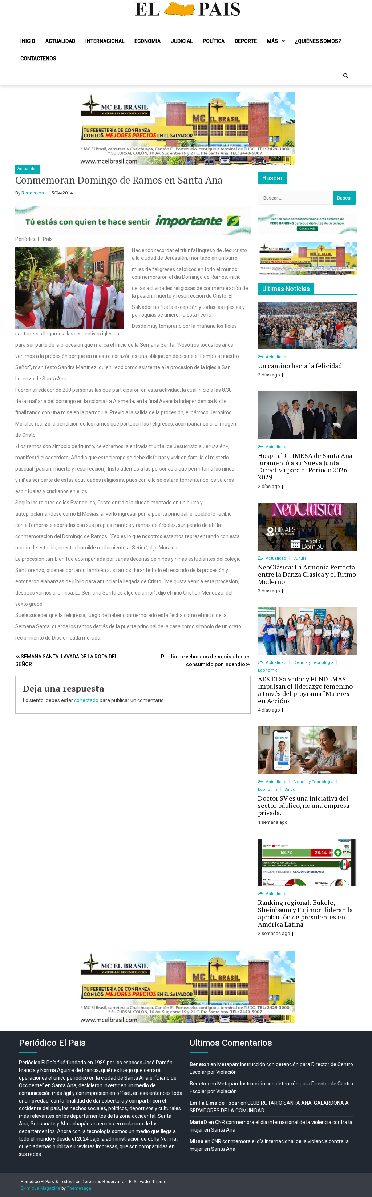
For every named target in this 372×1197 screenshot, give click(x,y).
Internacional (104, 41)
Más (272, 41)
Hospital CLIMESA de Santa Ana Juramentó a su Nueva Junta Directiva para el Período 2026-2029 (305, 466)
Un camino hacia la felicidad (300, 365)
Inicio (27, 41)
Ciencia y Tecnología (314, 662)
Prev (86, 128)
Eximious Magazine (40, 1188)
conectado (86, 700)
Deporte (246, 41)
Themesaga (79, 1188)
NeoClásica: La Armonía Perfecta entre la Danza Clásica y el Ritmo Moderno (307, 574)
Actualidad (60, 41)
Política (214, 41)
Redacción (32, 193)
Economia (147, 41)
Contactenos (38, 58)
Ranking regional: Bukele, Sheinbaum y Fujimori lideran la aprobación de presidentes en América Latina (305, 913)
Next (285, 128)
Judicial (182, 41)
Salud (289, 789)
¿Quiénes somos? (318, 41)
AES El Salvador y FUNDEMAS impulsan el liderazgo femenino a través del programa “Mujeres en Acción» (305, 689)
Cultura (300, 558)
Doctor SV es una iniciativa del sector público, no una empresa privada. (303, 805)
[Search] (346, 76)
